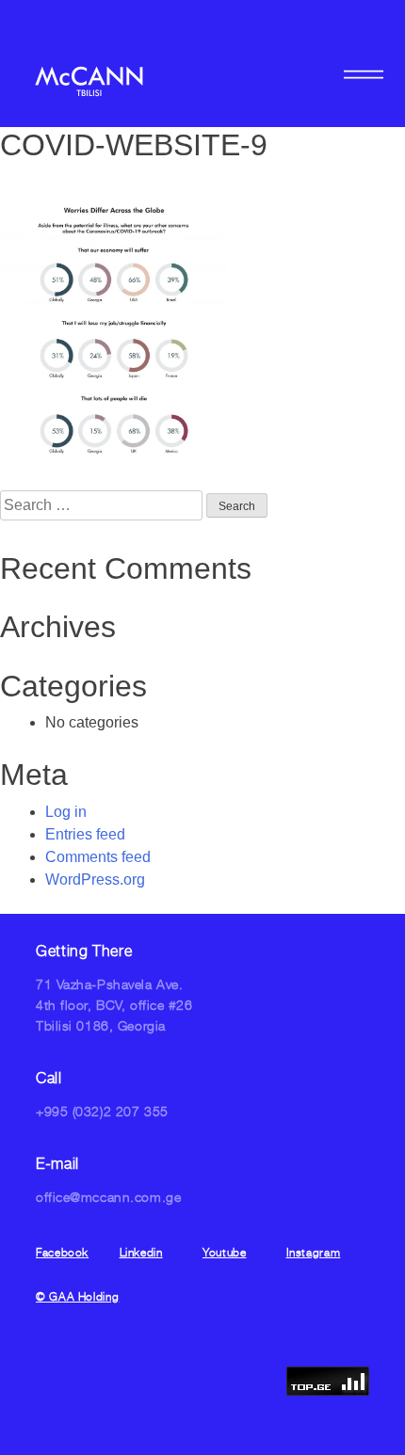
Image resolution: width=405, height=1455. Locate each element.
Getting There (84, 950)
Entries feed (85, 834)
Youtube (224, 1252)
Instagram (313, 1252)
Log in (66, 812)
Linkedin (141, 1252)
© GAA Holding (77, 1296)
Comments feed (98, 857)
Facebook (62, 1252)
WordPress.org (95, 879)
